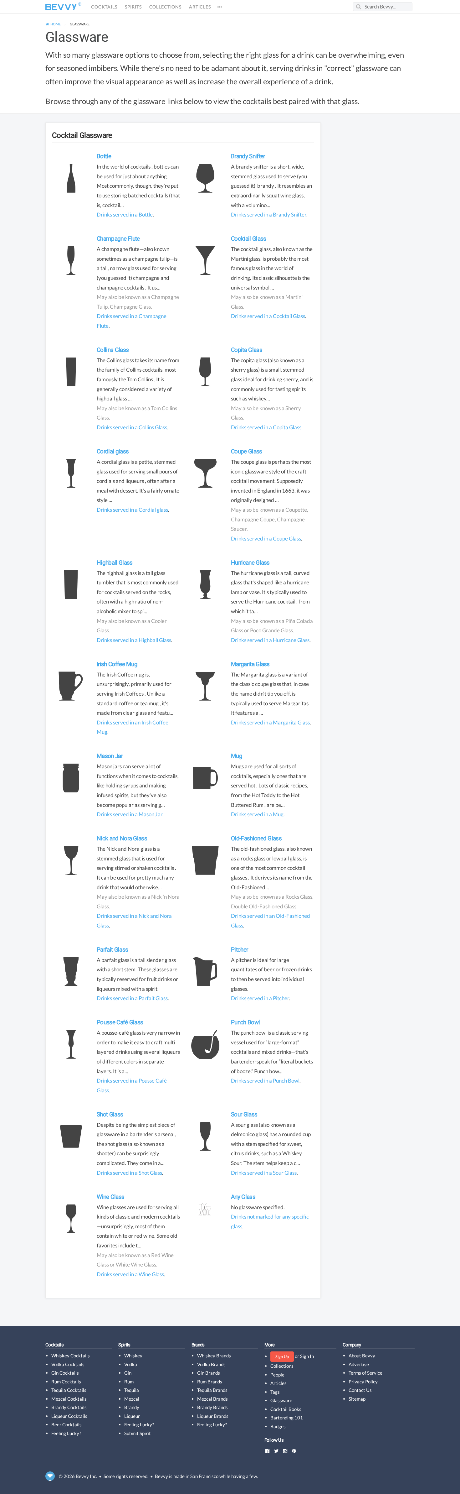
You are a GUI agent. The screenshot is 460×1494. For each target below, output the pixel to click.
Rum (129, 1381)
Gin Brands (208, 1373)
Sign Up (282, 1356)
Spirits (133, 6)
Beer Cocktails (66, 1424)
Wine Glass (110, 1196)
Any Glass (243, 1196)
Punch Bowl (245, 1022)
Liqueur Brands (212, 1416)
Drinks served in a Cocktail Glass (268, 316)
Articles (200, 6)
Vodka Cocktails (67, 1364)
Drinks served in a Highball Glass (134, 640)
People (277, 1374)
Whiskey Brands (214, 1355)
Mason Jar (110, 756)
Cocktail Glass (248, 238)
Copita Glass (246, 349)
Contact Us (360, 1390)
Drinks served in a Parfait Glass (132, 998)
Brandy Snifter (248, 156)
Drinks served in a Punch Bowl (265, 1080)
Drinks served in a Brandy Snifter (268, 214)
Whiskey (133, 1355)
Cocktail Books (285, 1409)
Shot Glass (110, 1114)
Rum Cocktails (66, 1381)
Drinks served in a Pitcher (260, 998)
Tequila (131, 1390)
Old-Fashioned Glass (256, 838)
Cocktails (104, 6)
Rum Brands (209, 1381)
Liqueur (132, 1416)
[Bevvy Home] (61, 7)
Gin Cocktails (65, 1373)
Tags (275, 1392)
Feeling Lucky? (66, 1433)
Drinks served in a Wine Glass (130, 1274)
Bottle (104, 156)
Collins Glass (113, 349)
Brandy (131, 1407)
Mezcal (131, 1399)
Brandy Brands (212, 1407)
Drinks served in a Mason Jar (129, 814)
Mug (236, 756)
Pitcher (239, 949)
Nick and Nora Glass (122, 838)
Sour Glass (244, 1114)
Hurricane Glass (250, 562)
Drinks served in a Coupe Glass (266, 538)
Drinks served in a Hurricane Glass (270, 640)
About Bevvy (362, 1355)
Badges (278, 1426)
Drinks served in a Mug (257, 814)
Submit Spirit (137, 1433)
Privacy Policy (363, 1381)
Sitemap (357, 1399)
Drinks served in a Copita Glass (266, 427)
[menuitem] (53, 24)
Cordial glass (113, 451)
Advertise (359, 1364)
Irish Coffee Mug (117, 664)
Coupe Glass (246, 451)
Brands (198, 1345)
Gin (127, 1373)
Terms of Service (365, 1373)
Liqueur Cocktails (69, 1416)
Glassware (76, 37)
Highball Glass (114, 562)
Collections (165, 6)
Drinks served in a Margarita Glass (270, 722)
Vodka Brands (211, 1364)
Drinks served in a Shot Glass (129, 1172)
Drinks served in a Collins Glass (132, 427)
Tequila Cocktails (68, 1390)
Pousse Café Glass (120, 1022)
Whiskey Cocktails (70, 1355)
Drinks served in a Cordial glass (132, 509)
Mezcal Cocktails (69, 1399)
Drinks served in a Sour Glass (264, 1172)
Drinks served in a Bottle (125, 214)
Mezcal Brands (212, 1399)
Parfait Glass (112, 949)
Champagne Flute (118, 238)
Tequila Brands (212, 1390)
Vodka (130, 1364)
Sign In (307, 1356)
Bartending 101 (286, 1417)
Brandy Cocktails (69, 1407)
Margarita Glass (250, 664)
